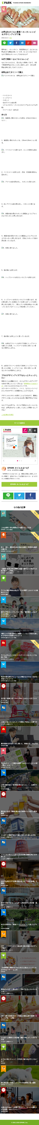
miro (10, 38)
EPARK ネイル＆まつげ (19, 484)
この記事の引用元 (8, 415)
